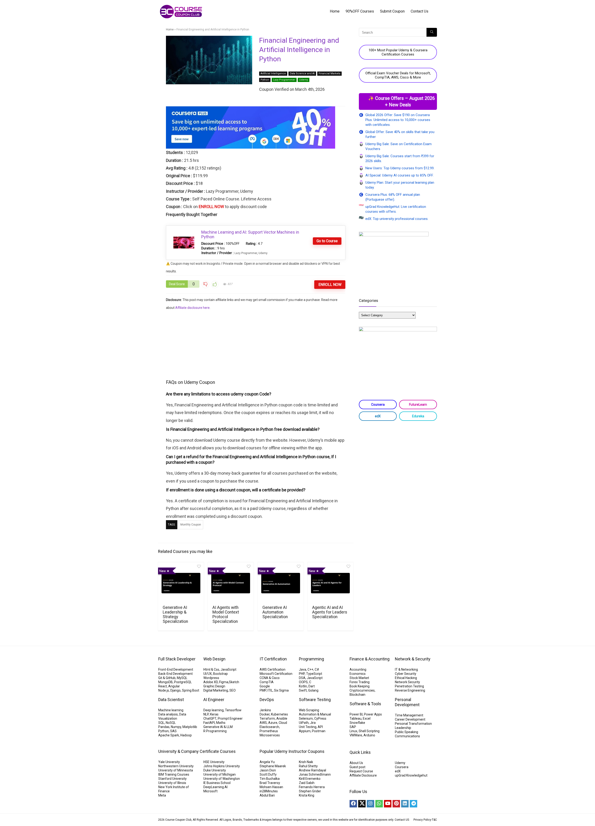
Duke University (214, 770)
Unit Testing (307, 727)
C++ (310, 669)
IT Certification (273, 658)
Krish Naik (306, 762)
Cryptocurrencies (362, 690)
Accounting (358, 669)
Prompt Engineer (230, 718)
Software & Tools (365, 703)
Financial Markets (329, 73)
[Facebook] (353, 803)
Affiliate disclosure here (192, 308)
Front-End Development (175, 669)
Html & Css (211, 669)
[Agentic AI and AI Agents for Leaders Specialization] (330, 583)
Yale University (169, 762)
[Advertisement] (256, 344)
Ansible (281, 718)
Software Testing (315, 699)
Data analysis (168, 714)
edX (378, 416)
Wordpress (211, 678)
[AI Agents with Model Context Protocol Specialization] (230, 583)
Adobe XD (210, 682)
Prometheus (269, 731)
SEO (232, 690)
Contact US (402, 819)
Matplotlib (189, 727)
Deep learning (213, 710)
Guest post (357, 767)
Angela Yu (267, 762)
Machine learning (170, 710)
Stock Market (359, 678)
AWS (263, 723)
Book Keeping (360, 686)
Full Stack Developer (176, 658)
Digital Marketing (215, 690)
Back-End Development (175, 674)
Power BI (356, 714)
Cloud (283, 723)
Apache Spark (168, 735)
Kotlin (303, 686)
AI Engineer (213, 699)
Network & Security (412, 658)
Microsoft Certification (276, 674)
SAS (173, 731)
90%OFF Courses (360, 11)
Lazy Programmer (284, 79)
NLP (206, 714)
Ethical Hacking (406, 678)
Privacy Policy (422, 819)
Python (265, 79)
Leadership (403, 728)
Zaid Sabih (306, 783)
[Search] (431, 32)
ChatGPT (209, 718)
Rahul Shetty (308, 766)
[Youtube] (387, 803)
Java (302, 669)
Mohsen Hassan (271, 787)
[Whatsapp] (379, 803)
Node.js (163, 690)
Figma (223, 682)
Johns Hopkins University (221, 766)
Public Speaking (406, 732)
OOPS (303, 682)
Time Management (409, 715)
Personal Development (407, 702)
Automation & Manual (315, 714)
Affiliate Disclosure (363, 775)
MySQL (182, 678)
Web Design (214, 658)
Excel (366, 718)
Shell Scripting (369, 731)
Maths (220, 723)
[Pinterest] (396, 803)
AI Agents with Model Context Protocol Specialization (225, 614)
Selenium (306, 718)
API (320, 727)
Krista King (306, 795)
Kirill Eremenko (310, 778)
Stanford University (172, 778)
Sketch (234, 682)
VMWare (356, 735)
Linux (353, 731)
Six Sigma (281, 690)
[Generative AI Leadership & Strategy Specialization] (181, 583)
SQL (161, 723)
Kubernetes (279, 714)
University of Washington (221, 778)
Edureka (418, 416)
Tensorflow (233, 710)
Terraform (267, 718)
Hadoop (186, 735)
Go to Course (327, 241)
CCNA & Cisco (270, 678)
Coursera (378, 404)
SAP (353, 727)
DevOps (267, 699)
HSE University (214, 762)
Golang (313, 690)
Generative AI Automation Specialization (275, 612)
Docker (265, 714)
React (162, 686)
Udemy (303, 79)
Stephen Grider (310, 791)
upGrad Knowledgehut (411, 775)
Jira (313, 723)
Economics (358, 674)
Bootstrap (220, 674)
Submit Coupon (392, 11)
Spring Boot (190, 690)
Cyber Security (405, 674)
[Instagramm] (370, 803)
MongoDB (165, 682)
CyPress (320, 718)
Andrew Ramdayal (312, 770)
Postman (318, 731)
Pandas (163, 727)
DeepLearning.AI (215, 787)
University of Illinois (172, 783)
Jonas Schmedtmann (315, 774)
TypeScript (314, 674)
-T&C (434, 819)
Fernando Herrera (312, 787)
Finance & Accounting (370, 658)
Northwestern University (176, 766)
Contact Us (419, 11)
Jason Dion (268, 770)
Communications (407, 736)
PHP (302, 674)
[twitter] (362, 803)
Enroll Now (329, 284)
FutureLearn (418, 404)
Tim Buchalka (270, 778)
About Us (356, 763)
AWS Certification (272, 669)
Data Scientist (171, 699)
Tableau (355, 718)
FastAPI (209, 723)
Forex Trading (360, 682)
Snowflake (357, 723)
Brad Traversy (270, 783)
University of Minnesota (175, 770)
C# (317, 669)
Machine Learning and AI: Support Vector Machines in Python (250, 234)
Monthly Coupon (190, 524)
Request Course (361, 771)
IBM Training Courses (173, 774)
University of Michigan (219, 774)
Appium (305, 731)
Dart (311, 686)
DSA (302, 678)
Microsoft (210, 791)
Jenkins (265, 710)
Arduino (369, 735)
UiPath (304, 723)
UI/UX (207, 674)
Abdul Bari (267, 795)
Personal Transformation (413, 723)
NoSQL (171, 723)
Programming (311, 658)
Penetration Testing (409, 686)
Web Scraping (309, 710)
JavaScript (228, 669)
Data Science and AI (302, 73)
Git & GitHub (166, 678)
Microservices (270, 735)
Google (265, 686)
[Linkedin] (405, 803)
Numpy (176, 727)
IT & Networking (406, 669)
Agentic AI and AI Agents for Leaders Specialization (329, 612)
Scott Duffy (268, 774)
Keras (214, 714)
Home (335, 11)
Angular (174, 686)
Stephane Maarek (273, 766)
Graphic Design (214, 686)
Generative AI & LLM (218, 727)
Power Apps (373, 714)
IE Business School (217, 783)
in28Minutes (269, 791)
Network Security (407, 682)
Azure (272, 723)
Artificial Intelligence (273, 73)
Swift (303, 690)
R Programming (215, 731)
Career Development (410, 719)
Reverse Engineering (410, 690)
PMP (263, 690)
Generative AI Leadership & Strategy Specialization (175, 614)
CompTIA (267, 682)
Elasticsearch (269, 727)
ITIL (270, 690)
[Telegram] (413, 803)
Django (175, 690)
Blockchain (357, 694)
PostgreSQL (183, 682)
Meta (162, 795)
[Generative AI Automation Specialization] (280, 583)
